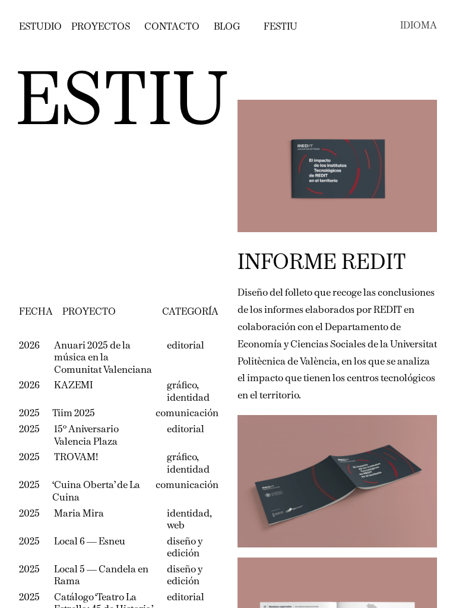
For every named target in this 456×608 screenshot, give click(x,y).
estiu (121, 104)
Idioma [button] (418, 26)
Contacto (172, 27)
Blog (227, 27)
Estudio (40, 27)
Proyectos (100, 27)
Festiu (280, 27)
